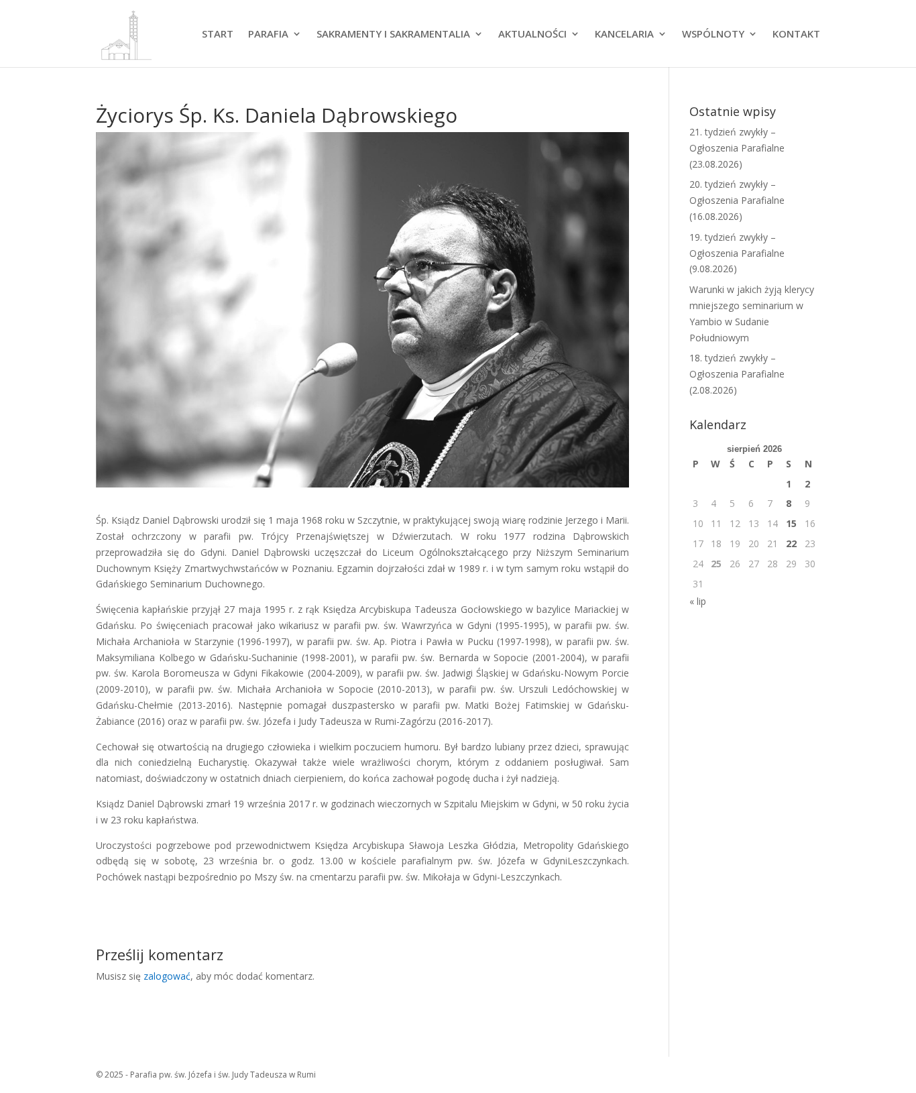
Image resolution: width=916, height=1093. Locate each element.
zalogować (167, 976)
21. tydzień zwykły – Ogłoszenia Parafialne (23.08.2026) (737, 147)
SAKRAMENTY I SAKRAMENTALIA (393, 34)
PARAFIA (268, 34)
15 (791, 523)
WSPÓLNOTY (713, 34)
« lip (697, 601)
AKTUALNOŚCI (532, 34)
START (217, 34)
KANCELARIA (624, 34)
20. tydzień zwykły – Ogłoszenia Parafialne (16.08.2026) (737, 200)
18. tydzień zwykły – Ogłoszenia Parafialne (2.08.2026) (737, 373)
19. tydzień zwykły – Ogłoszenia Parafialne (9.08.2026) (737, 253)
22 (791, 543)
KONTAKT (796, 34)
